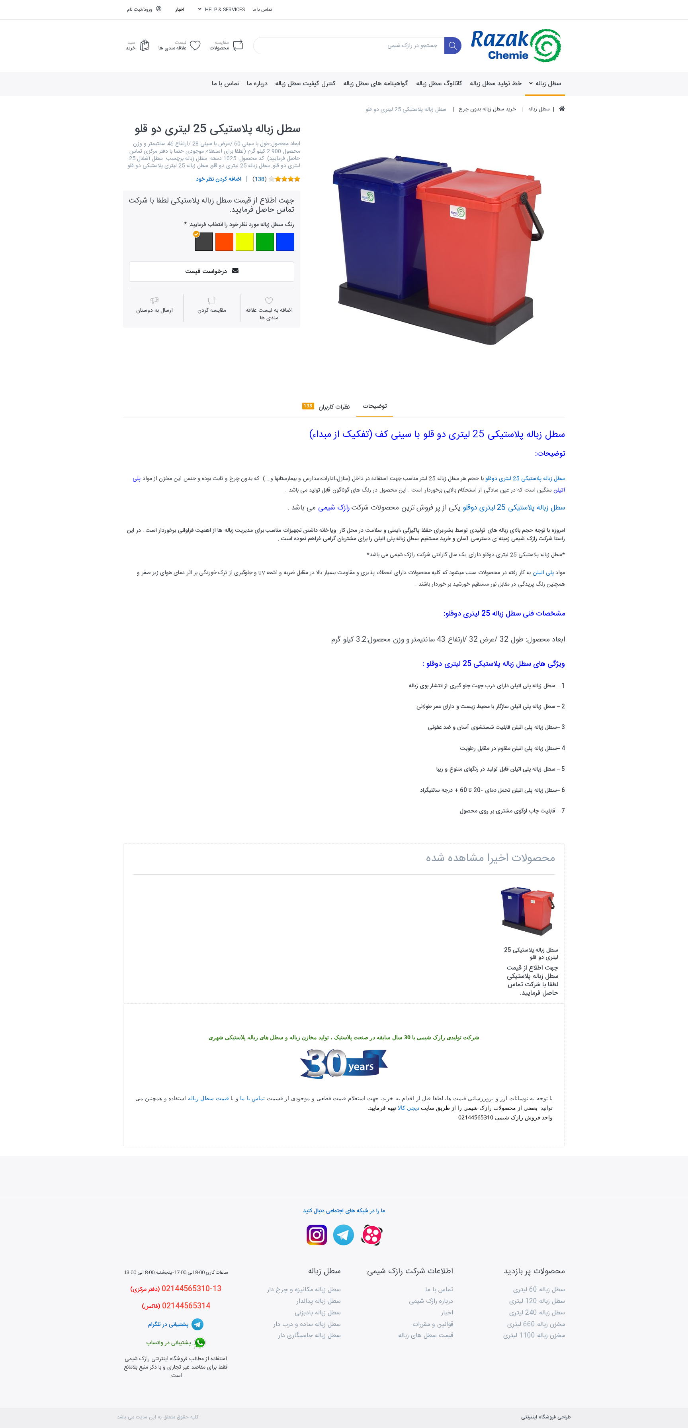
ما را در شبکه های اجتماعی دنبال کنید (344, 1211)
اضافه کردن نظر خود (218, 179)
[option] (438, 249)
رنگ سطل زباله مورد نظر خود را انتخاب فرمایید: (241, 224)
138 (259, 179)
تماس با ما (262, 10)
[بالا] (562, 110)
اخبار (180, 10)
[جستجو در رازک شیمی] (452, 45)
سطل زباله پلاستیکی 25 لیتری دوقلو (525, 479)
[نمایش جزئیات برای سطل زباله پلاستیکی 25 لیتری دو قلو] (527, 911)
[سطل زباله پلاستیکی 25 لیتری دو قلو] (438, 249)
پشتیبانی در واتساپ (169, 1343)
